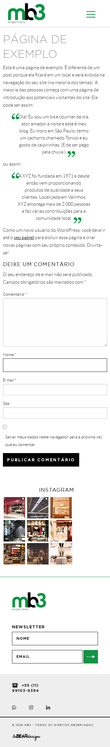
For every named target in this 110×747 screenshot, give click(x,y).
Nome (9, 354)
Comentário (15, 294)
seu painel (24, 237)
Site (6, 403)
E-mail (9, 380)
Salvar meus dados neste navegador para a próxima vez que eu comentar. (53, 441)
